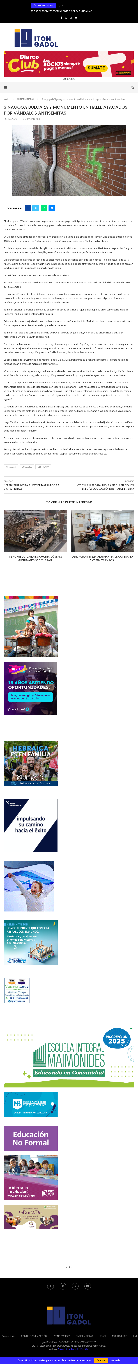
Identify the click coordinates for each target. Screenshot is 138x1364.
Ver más (115, 1360)
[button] (59, 5)
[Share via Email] (52, 208)
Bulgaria (27, 466)
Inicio (6, 99)
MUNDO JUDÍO (119, 1336)
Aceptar (101, 1360)
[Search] (132, 87)
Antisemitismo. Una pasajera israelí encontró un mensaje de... (102, 558)
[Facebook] (61, 17)
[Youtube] (76, 17)
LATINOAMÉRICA (61, 1336)
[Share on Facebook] (28, 208)
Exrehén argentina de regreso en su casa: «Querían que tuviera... (68, 11)
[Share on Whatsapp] (44, 208)
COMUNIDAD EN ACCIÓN (34, 1336)
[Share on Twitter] (35, 208)
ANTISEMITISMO (25, 99)
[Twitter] (66, 17)
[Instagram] (71, 17)
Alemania (11, 466)
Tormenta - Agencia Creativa (73, 1349)
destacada (43, 466)
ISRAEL (102, 1336)
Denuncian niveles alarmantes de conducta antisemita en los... (35, 558)
